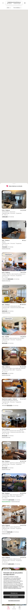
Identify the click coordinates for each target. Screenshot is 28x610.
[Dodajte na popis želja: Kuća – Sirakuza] (24, 192)
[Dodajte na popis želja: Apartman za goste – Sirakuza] (24, 381)
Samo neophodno (14, 597)
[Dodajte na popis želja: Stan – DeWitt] (24, 318)
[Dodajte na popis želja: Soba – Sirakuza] (24, 349)
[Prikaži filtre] (24, 3)
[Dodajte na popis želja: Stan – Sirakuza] (24, 222)
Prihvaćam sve (14, 593)
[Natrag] (3, 3)
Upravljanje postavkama (14, 600)
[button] (5, 216)
